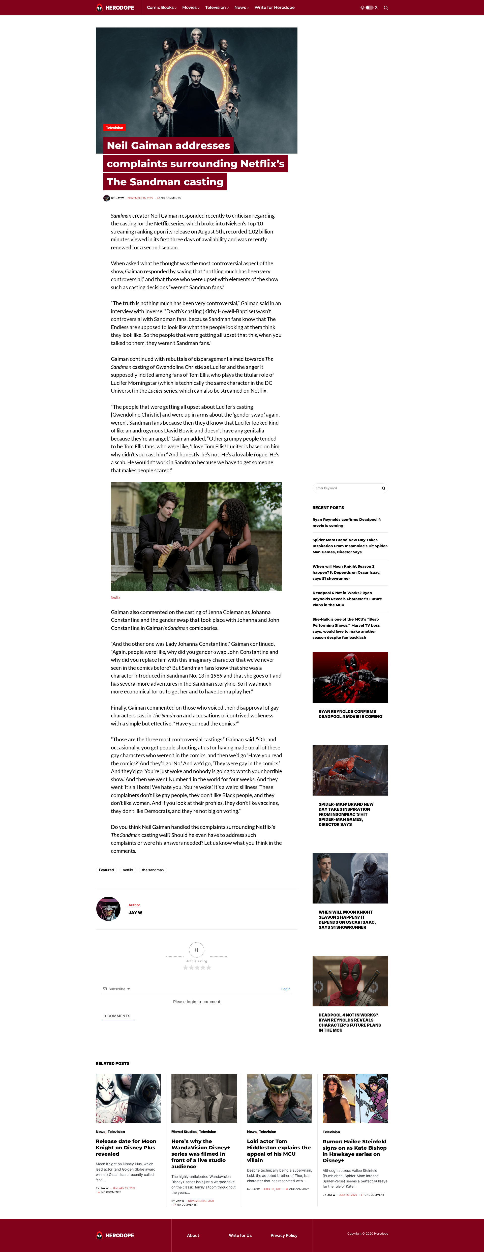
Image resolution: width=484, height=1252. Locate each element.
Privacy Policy (284, 1235)
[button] (369, 8)
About (193, 1235)
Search (383, 488)
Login (285, 989)
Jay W (135, 912)
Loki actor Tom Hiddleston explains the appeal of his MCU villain (279, 1150)
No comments (170, 197)
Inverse (153, 311)
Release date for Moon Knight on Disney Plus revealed (126, 1147)
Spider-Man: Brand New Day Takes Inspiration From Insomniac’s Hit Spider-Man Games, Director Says (350, 546)
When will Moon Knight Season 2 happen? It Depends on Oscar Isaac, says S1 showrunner (346, 572)
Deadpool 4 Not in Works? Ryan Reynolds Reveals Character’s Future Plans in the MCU (347, 599)
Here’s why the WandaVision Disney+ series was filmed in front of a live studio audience (200, 1154)
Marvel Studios (184, 1131)
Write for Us (240, 1235)
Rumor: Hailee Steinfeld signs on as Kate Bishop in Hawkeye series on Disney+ (355, 1151)
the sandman (153, 870)
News (100, 1131)
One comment (299, 1189)
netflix (128, 870)
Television (114, 128)
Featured (106, 870)
